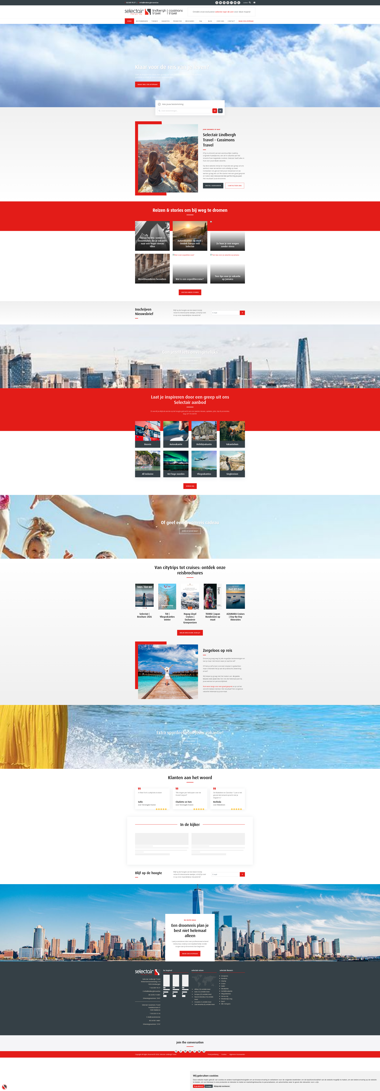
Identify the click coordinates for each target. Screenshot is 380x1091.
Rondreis (224, 978)
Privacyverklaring (213, 1054)
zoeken (245, 3)
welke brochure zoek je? (190, 633)
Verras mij (224, 996)
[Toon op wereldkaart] (214, 110)
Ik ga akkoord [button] (198, 1086)
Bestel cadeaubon (213, 186)
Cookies (224, 1054)
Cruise (223, 983)
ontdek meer (206, 989)
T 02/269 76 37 (155, 988)
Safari (223, 986)
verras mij (190, 486)
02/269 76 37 (130, 2)
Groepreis (224, 976)
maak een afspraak (190, 954)
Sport (223, 1001)
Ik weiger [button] (209, 1086)
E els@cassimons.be (153, 1017)
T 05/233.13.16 (155, 1013)
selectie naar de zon (224, 11)
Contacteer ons (235, 186)
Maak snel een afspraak (147, 84)
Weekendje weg (226, 999)
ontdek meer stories (190, 292)
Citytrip (223, 981)
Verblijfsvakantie (226, 991)
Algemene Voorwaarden (237, 1054)
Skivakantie (225, 989)
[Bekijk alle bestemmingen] (220, 110)
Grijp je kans (190, 741)
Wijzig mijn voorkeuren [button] (222, 1086)
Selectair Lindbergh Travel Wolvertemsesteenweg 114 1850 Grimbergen (150, 981)
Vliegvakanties (226, 994)
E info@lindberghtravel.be (151, 991)
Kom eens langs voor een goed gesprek (217, 686)
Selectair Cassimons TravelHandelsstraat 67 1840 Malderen (151, 1007)
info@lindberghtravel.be (148, 2)
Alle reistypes (225, 1004)
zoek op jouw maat (190, 360)
